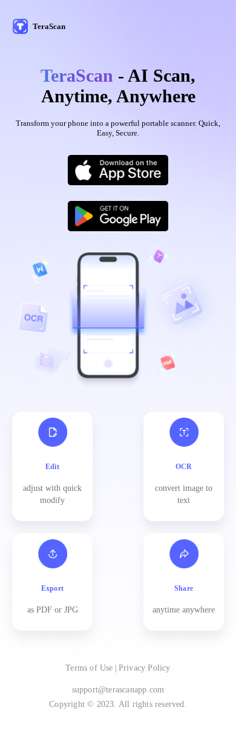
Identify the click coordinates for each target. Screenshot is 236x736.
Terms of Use (89, 667)
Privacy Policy (145, 667)
